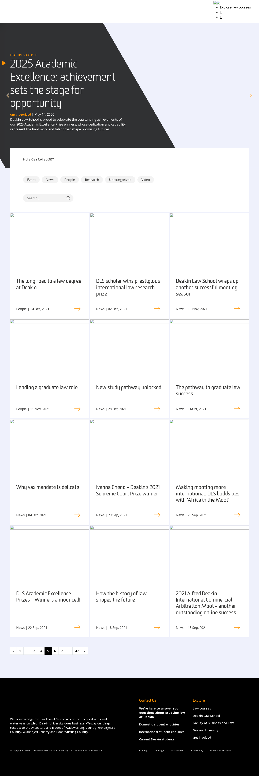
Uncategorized (120, 179)
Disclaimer (177, 750)
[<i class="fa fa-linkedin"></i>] (221, 17)
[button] (216, 2)
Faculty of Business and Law (213, 723)
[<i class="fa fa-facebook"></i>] (221, 12)
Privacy (143, 750)
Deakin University (205, 730)
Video (145, 179)
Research (92, 179)
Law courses (202, 708)
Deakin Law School (206, 716)
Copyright (159, 750)
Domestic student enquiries (159, 724)
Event (31, 179)
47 (77, 651)
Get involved (202, 737)
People (69, 179)
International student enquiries (162, 732)
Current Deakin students (157, 739)
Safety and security (220, 750)
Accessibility (196, 750)
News (50, 179)
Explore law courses (235, 7)
